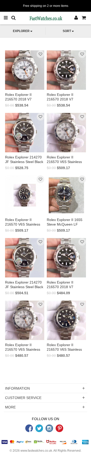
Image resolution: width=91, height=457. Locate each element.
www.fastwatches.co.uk (36, 450)
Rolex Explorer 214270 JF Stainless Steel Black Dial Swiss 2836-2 (24, 286)
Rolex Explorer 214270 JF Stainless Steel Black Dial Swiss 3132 (24, 161)
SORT (67, 31)
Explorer (21, 31)
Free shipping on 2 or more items (45, 6)
